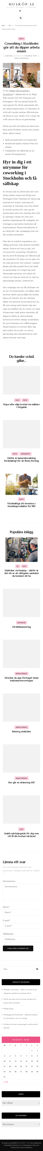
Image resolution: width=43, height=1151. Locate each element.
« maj (5, 1081)
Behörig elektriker (21, 731)
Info (21, 39)
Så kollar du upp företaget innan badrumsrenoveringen (22, 679)
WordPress (28, 1147)
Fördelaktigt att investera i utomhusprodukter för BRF (21, 505)
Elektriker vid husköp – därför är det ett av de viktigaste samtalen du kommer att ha (21, 573)
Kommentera (9, 881)
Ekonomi (22, 623)
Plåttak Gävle (8, 1009)
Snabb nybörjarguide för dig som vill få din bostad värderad (21, 835)
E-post (6, 920)
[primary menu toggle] (20, 11)
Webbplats (8, 933)
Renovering (21, 674)
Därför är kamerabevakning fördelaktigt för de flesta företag (21, 459)
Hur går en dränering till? (21, 782)
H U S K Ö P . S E (21, 4)
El (18, 566)
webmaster (9, 56)
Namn (6, 907)
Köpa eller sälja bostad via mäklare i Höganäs (21, 406)
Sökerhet (25, 454)
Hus (17, 400)
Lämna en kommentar (21, 58)
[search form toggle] (21, 18)
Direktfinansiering (21, 626)
